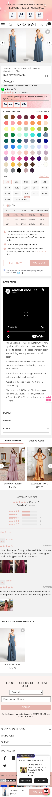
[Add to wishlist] (47, 31)
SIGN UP (26, 707)
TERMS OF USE (40, 714)
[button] (2, 43)
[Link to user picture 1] (6, 566)
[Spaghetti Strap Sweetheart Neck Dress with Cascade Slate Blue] (12, 645)
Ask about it (40, 781)
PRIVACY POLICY (25, 716)
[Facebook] (4, 758)
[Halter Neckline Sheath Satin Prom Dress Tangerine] (39, 464)
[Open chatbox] (46, 791)
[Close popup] (47, 757)
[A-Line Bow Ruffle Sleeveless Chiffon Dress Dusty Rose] (12, 464)
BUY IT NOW (15, 262)
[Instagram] (13, 758)
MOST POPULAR (36, 441)
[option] (13, 45)
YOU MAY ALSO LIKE (11, 440)
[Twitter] (4, 765)
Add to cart (39, 263)
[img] (6, 546)
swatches (30, 252)
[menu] (3, 24)
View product (26, 781)
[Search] (10, 24)
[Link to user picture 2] (20, 566)
